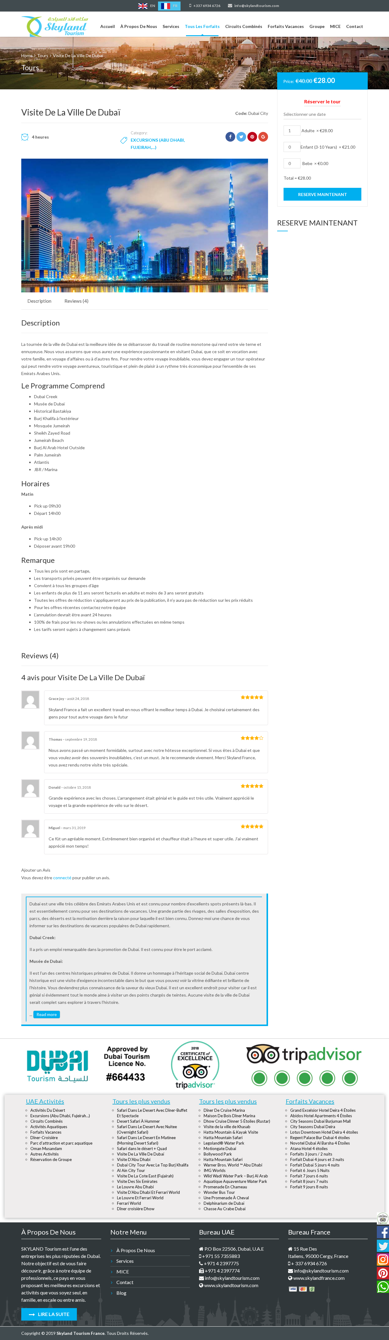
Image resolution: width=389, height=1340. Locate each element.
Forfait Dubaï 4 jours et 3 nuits (317, 1159)
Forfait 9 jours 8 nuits (309, 1186)
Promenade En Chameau (225, 1186)
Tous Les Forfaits (202, 26)
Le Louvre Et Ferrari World (140, 1197)
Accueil (107, 26)
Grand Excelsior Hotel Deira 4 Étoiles (323, 1110)
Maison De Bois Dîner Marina (229, 1115)
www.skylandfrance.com (318, 1278)
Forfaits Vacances (286, 26)
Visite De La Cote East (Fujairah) (145, 1175)
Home (27, 55)
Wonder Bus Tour (219, 1192)
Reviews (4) (76, 301)
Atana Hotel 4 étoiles (309, 1148)
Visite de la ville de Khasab (227, 1126)
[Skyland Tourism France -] (54, 25)
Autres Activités (44, 1154)
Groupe (317, 26)
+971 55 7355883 (220, 1256)
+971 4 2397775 (221, 1263)
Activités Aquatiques (48, 1126)
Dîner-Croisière (44, 1137)
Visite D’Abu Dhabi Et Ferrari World (148, 1192)
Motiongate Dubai (220, 1148)
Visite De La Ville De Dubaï (140, 1154)
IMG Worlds (214, 1170)
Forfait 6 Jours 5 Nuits (309, 1170)
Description (39, 301)
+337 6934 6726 (206, 5)
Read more (46, 1014)
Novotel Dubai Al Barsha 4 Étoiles (320, 1143)
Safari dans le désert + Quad (142, 1148)
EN (152, 5)
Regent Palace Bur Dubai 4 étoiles (320, 1137)
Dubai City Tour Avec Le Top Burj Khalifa (152, 1165)
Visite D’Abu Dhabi (133, 1159)
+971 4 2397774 (222, 1270)
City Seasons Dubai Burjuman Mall (320, 1121)
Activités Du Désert (47, 1110)
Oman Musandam (46, 1148)
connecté (62, 877)
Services (171, 26)
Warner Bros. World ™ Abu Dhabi (233, 1165)
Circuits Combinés (243, 26)
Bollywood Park (218, 1154)
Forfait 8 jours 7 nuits (309, 1181)
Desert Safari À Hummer (138, 1121)
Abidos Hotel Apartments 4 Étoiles (321, 1115)
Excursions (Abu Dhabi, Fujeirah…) (60, 1115)
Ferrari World (129, 1203)
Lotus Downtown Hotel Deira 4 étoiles (324, 1132)
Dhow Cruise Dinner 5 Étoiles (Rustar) (237, 1121)
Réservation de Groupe (51, 1159)
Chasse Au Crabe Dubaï (225, 1208)
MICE (335, 26)
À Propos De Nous (138, 26)
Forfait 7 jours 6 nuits (309, 1175)
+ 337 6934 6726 (308, 1263)
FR (174, 5)
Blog (121, 1293)
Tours (42, 55)
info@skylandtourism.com (256, 5)
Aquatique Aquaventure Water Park (235, 1181)
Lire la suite (53, 1314)
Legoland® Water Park (224, 1143)
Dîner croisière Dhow (135, 1208)
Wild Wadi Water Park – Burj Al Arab (236, 1175)
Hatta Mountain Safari (223, 1137)
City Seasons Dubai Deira (312, 1126)
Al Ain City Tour (131, 1170)
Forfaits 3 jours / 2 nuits (311, 1154)
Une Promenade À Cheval (226, 1197)
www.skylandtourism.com (230, 1285)
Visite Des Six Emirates (137, 1181)
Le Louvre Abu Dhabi (135, 1186)
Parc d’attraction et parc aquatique (61, 1143)
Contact (354, 26)
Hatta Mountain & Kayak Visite (231, 1132)
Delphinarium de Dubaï (224, 1203)
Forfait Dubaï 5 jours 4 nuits (314, 1165)
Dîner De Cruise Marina (224, 1110)
